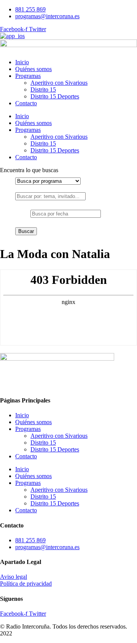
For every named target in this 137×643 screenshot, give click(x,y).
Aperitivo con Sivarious (59, 82)
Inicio (22, 62)
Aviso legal (13, 576)
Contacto (26, 103)
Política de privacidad (26, 583)
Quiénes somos (33, 69)
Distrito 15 (43, 89)
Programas (28, 76)
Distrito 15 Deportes (54, 96)
